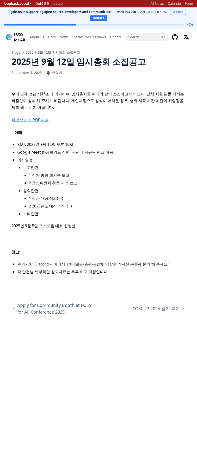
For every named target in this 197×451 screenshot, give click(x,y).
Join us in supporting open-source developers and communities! (61, 12)
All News (157, 3)
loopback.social (18, 3)
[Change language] (186, 37)
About (178, 12)
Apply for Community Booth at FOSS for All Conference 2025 (54, 308)
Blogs (16, 52)
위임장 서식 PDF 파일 (30, 119)
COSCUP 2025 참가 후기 (156, 308)
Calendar (175, 3)
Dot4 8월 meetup (49, 3)
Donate (99, 18)
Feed (189, 3)
